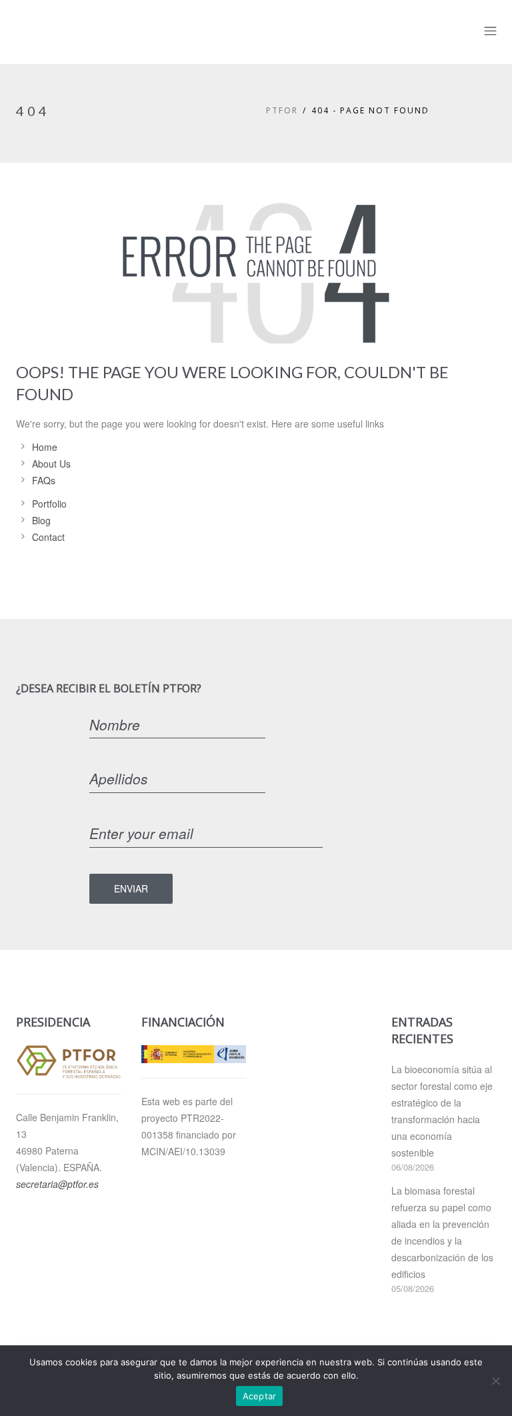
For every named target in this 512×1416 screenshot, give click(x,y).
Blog (41, 520)
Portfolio (49, 503)
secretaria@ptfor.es (57, 1184)
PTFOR (282, 110)
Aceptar (260, 1396)
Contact (48, 537)
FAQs (43, 480)
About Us (51, 463)
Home (44, 447)
